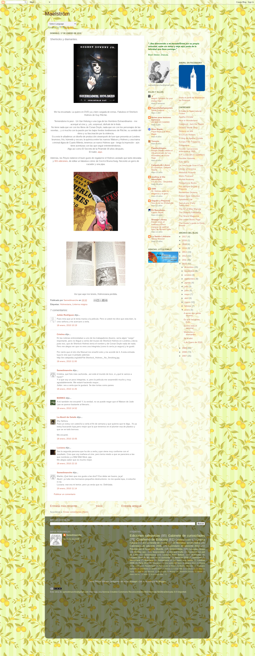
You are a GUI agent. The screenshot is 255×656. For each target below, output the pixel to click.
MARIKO (61, 398)
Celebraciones (183, 539)
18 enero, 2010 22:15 (67, 463)
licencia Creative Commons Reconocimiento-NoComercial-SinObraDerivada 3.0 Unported (144, 592)
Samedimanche (64, 370)
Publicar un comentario (64, 494)
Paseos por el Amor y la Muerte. (147, 549)
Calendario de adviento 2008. (146, 546)
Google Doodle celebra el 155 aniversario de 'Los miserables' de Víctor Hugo (162, 154)
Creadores (189, 569)
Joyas (132, 571)
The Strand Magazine (189, 216)
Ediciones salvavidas (145, 535)
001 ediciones (61, 161)
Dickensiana (150, 555)
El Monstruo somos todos (186, 542)
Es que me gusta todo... (192, 320)
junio (186, 290)
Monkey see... (140, 552)
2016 (184, 240)
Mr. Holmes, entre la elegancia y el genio (160, 192)
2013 (184, 252)
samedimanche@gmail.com (76, 592)
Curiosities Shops (197, 549)
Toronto (155, 141)
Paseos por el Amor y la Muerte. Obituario (176, 566)
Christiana (144, 569)
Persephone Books (188, 183)
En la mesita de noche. (155, 542)
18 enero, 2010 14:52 (67, 408)
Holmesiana (65, 304)
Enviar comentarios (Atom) (75, 512)
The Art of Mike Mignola (190, 209)
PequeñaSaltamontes (162, 108)
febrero (188, 306)
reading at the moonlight (158, 178)
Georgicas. (157, 563)
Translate (69, 27)
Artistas (167, 569)
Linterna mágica (79, 304)
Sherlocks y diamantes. (190, 333)
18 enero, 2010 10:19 (67, 325)
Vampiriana (135, 560)
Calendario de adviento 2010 (184, 546)
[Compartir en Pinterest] (106, 300)
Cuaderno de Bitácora (152, 539)
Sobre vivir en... (135, 574)
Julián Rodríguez (65, 315)
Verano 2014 (156, 569)
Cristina (61, 334)
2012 (184, 256)
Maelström (57, 14)
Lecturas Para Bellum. (174, 555)
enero (187, 310)
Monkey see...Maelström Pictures (182, 571)
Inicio (99, 505)
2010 (184, 264)
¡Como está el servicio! (190, 327)
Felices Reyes (157, 212)
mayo (187, 294)
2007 (184, 356)
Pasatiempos (150, 566)
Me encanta (162, 571)
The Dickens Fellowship (190, 212)
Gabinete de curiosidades (186, 535)
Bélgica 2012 (190, 563)
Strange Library (159, 220)
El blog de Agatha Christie (191, 138)
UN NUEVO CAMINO (160, 122)
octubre (188, 275)
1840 (153, 189)
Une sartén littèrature (173, 563)
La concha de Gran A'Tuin (191, 165)
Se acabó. (188, 338)
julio (186, 286)
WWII (146, 574)
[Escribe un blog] (97, 300)
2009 (184, 348)
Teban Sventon (157, 110)
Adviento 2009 (181, 557)
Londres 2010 (136, 557)
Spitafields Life (185, 199)
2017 (184, 236)
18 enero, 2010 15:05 (67, 439)
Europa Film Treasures (189, 142)
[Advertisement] (68, 616)
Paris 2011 (144, 563)
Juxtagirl (133, 581)
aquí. (100, 152)
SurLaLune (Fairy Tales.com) (187, 204)
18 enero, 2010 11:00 (67, 361)
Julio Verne (184, 162)
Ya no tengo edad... (157, 574)
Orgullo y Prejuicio (160, 201)
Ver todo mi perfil (71, 539)
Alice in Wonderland (188, 120)
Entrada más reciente (63, 505)
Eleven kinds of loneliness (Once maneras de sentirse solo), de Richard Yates (161, 225)
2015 (184, 244)
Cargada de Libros (160, 165)
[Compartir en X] (100, 300)
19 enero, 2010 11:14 (67, 488)
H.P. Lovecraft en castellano (192, 155)
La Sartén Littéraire (160, 236)
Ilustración (196, 555)
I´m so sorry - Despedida (161, 182)
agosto (187, 283)
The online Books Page (190, 220)
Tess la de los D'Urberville (162, 203)
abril (186, 298)
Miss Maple (157, 129)
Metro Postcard (186, 176)
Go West (199, 569)
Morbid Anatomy (186, 179)
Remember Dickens (188, 192)
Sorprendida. (176, 549)
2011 (184, 260)
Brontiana (148, 560)
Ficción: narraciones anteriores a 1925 (188, 150)
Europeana (184, 145)
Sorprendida (158, 552)
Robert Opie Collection (189, 196)
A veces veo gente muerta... (192, 314)
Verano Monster (158, 239)
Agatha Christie (186, 117)
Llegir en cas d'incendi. (146, 571)
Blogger (162, 581)
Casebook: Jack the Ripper (191, 124)
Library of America (187, 169)
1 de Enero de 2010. (193, 342)
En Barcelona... (158, 210)
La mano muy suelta (183, 560)
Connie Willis (177, 569)
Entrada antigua (131, 505)
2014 (184, 248)
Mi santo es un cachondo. (159, 557)
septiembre (190, 279)
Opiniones (197, 557)
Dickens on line (186, 131)
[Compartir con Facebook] (103, 300)
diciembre (189, 267)
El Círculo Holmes (187, 135)
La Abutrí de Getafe (66, 417)
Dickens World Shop (188, 128)
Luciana (61, 448)
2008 (184, 352)
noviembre (189, 271)
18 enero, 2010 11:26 (67, 389)
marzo (187, 302)
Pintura (199, 571)
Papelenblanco (158, 148)
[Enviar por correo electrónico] (95, 300)
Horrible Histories (187, 158)
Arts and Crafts (176, 552)
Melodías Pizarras (187, 172)
